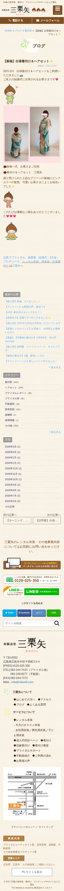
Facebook (25, 612)
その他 (8, 425)
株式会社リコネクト (43, 888)
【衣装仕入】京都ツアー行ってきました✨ (28, 317)
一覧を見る (55, 367)
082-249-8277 (18, 673)
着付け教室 (42, 745)
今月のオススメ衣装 (28, 725)
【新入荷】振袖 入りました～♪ (22, 301)
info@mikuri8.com (22, 682)
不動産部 (10, 403)
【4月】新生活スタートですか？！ (23, 312)
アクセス (45, 699)
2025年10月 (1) (13, 479)
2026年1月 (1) (12, 463)
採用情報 (10, 420)
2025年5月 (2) (12, 501)
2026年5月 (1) (12, 446)
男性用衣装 (39, 730)
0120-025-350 (21, 665)
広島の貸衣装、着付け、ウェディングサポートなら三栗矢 (29, 2)
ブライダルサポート (28, 750)
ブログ (20, 704)
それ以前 (10, 506)
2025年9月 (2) (12, 484)
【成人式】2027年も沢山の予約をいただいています (33, 323)
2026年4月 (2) (12, 452)
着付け (47, 740)
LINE (53, 612)
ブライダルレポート (15, 393)
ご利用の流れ (43, 755)
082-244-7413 (18, 669)
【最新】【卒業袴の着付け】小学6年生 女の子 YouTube (32, 339)
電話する (17, 20)
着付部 (8, 382)
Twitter (10, 612)
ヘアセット (11, 387)
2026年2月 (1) (12, 457)
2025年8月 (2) (12, 490)
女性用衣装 (22, 730)
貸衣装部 (10, 409)
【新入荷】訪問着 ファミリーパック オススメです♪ (32, 348)
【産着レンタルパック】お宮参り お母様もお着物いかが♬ (32, 330)
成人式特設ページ (27, 740)
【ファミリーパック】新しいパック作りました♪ (30, 361)
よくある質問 (38, 704)
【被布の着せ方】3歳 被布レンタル (25, 355)
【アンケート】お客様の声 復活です (25, 306)
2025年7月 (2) (12, 495)
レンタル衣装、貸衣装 (36, 261)
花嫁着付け (23, 745)
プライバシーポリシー (23, 827)
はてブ (39, 612)
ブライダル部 (12, 398)
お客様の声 (23, 760)
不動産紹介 (23, 755)
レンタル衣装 (24, 719)
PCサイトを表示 (32, 872)
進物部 (8, 414)
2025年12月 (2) (13, 468)
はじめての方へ (25, 699)
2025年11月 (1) (13, 473)
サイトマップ (46, 827)
